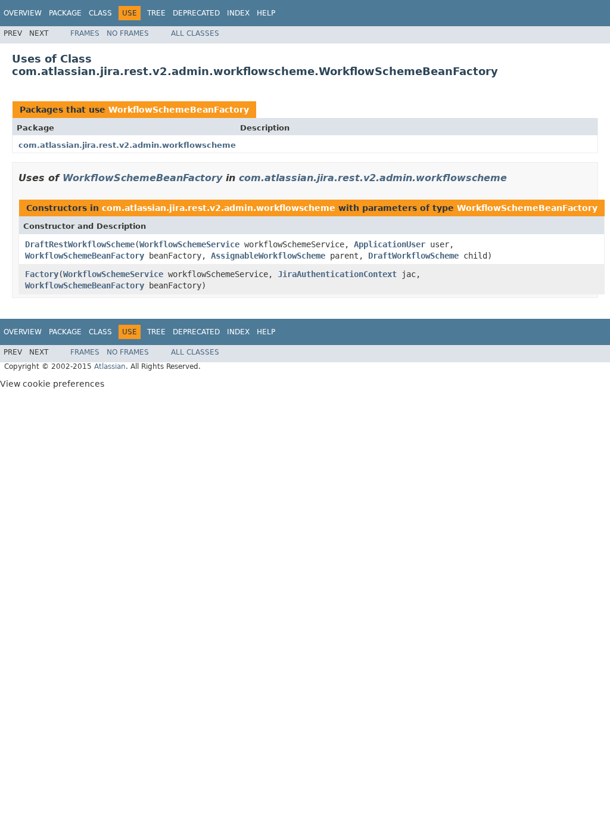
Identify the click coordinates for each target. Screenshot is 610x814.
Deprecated (196, 13)
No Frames (128, 33)
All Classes (195, 33)
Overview (23, 13)
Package (65, 13)
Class (100, 13)
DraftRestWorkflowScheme (80, 244)
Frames (84, 33)
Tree (156, 13)
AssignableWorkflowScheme (268, 255)
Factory (41, 274)
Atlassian (110, 366)
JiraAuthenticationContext (337, 274)
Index (238, 13)
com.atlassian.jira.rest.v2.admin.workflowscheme (127, 145)
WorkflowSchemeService (189, 244)
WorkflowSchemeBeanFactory (178, 109)
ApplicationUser (389, 244)
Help (266, 13)
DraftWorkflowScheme (413, 255)
